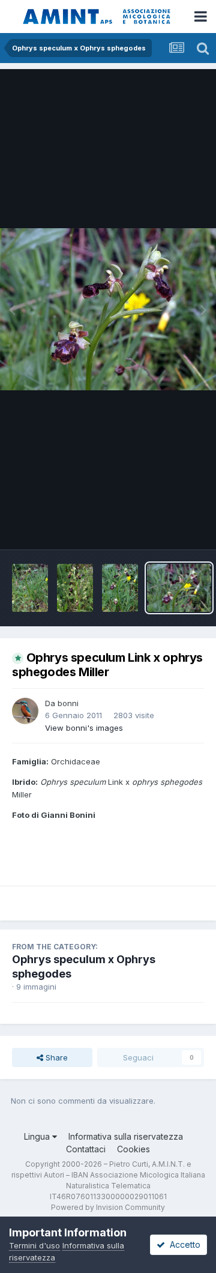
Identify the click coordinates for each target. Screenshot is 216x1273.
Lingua (38, 1136)
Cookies (133, 1149)
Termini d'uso (34, 1245)
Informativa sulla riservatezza (125, 1136)
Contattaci (86, 1149)
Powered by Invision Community (108, 1207)
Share (55, 1057)
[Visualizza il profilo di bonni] (25, 711)
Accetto (182, 1244)
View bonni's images (84, 728)
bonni (68, 703)
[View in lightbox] (108, 309)
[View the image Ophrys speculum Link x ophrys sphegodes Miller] (30, 588)
